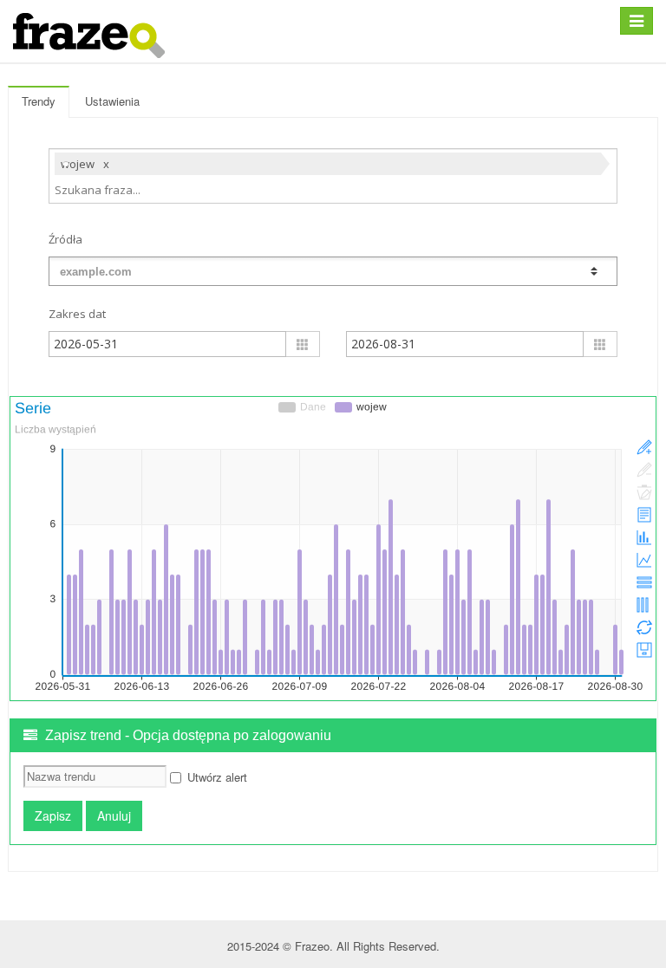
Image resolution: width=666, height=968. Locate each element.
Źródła (65, 239)
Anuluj (114, 815)
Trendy (39, 101)
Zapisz (53, 815)
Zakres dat (77, 314)
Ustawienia (112, 101)
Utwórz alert (217, 777)
